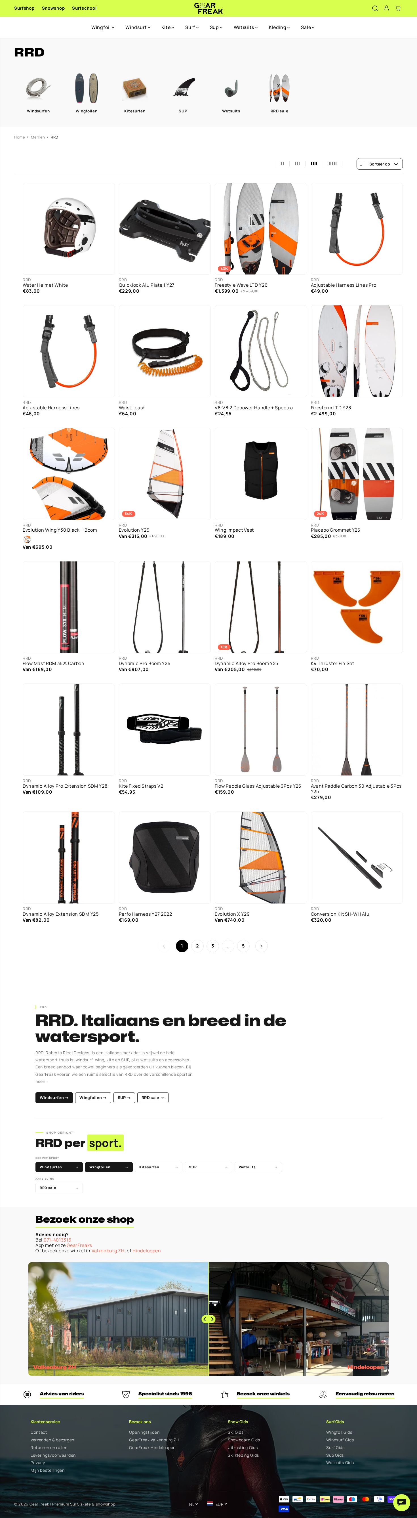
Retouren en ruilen (49, 1447)
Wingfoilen (108, 1167)
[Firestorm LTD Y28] (357, 351)
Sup (215, 27)
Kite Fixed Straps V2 (141, 786)
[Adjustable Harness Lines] (69, 351)
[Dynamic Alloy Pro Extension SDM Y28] (69, 729)
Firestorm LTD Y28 (331, 407)
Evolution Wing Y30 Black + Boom (60, 530)
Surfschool (84, 8)
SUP (208, 1167)
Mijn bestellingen (48, 1470)
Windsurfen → (54, 1097)
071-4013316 (57, 1240)
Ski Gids (236, 1432)
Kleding (278, 27)
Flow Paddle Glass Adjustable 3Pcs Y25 (258, 786)
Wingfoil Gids (339, 1432)
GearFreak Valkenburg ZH (154, 1440)
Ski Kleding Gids (243, 1455)
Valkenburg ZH (108, 1250)
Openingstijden (144, 1432)
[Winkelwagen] (398, 8)
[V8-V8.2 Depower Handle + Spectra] (261, 351)
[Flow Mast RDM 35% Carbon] (69, 607)
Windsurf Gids (340, 1440)
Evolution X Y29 (232, 914)
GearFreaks (79, 1245)
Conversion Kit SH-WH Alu (340, 914)
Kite (166, 27)
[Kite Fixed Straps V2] (165, 729)
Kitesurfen (158, 1167)
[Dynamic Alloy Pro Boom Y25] (261, 607)
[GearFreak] (208, 8)
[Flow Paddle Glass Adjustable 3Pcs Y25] (261, 729)
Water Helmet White (45, 285)
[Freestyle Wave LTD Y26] (261, 229)
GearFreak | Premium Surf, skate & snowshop (72, 1504)
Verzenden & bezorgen (52, 1440)
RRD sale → (153, 1097)
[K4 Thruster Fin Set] (357, 607)
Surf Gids (335, 1447)
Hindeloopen (146, 1250)
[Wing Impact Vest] (261, 474)
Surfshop (24, 8)
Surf (190, 27)
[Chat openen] (401, 1502)
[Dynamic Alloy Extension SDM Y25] (69, 857)
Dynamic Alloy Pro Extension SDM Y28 (65, 786)
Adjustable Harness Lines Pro (344, 285)
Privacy (38, 1462)
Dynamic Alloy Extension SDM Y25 (61, 914)
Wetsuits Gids (340, 1462)
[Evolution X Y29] (261, 857)
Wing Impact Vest (234, 530)
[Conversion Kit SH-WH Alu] (357, 857)
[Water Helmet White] (69, 229)
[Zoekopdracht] (375, 8)
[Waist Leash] (165, 351)
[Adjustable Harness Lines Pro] (357, 229)
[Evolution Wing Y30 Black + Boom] (69, 474)
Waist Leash (132, 407)
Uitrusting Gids (243, 1447)
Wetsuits (244, 27)
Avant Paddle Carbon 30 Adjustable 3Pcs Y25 (356, 788)
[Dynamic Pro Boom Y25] (165, 607)
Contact (39, 1432)
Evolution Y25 (134, 530)
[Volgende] (262, 946)
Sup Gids (335, 1455)
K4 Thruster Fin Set (332, 663)
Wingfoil (101, 27)
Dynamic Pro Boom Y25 (144, 663)
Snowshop (53, 8)
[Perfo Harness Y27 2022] (165, 857)
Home (19, 137)
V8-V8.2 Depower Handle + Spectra (254, 407)
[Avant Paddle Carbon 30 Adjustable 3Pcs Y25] (357, 729)
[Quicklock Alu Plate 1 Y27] (165, 229)
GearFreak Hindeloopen (152, 1447)
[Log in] (386, 8)
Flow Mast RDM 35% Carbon (54, 663)
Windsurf (136, 27)
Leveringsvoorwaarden (53, 1455)
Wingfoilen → (93, 1097)
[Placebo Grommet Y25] (357, 474)
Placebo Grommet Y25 (335, 530)
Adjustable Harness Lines (51, 407)
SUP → (124, 1097)
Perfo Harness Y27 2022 (145, 914)
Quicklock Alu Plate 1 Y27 (147, 285)
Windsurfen (59, 1167)
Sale (306, 27)
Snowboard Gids (244, 1440)
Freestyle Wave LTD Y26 (241, 285)
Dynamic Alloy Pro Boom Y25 (246, 663)
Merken (38, 137)
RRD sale (59, 1187)
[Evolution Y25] (165, 474)
